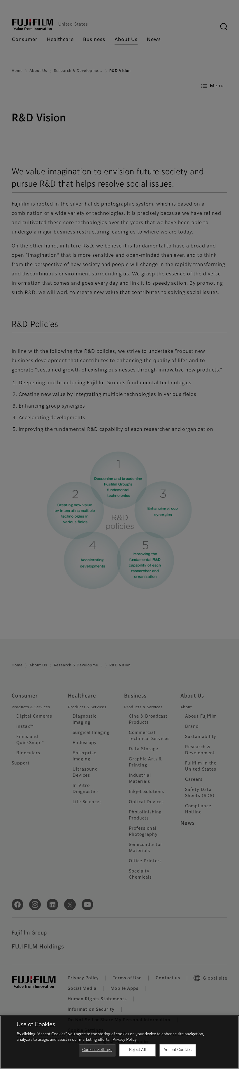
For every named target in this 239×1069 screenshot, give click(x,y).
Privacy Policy (125, 1040)
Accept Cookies (177, 1050)
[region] (119, 1042)
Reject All (137, 1050)
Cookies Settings (97, 1050)
